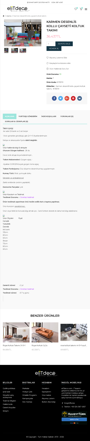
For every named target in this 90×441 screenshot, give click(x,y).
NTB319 (56, 89)
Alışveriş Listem (48, 398)
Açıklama (9, 116)
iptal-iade (6, 392)
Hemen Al (54, 48)
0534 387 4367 (57, 2)
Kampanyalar (27, 398)
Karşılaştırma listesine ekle (60, 63)
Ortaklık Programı (29, 395)
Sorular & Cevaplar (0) (16, 121)
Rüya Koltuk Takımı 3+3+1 (14, 345)
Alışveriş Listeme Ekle (58, 58)
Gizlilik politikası (9, 388)
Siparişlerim (46, 392)
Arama (8, 16)
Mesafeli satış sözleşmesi (8, 396)
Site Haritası (27, 402)
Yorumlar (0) (66, 116)
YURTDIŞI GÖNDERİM (28, 116)
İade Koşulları (48, 116)
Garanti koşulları (9, 407)
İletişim (6, 411)
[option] (6, 50)
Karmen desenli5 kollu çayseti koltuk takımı (30, 16)
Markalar (25, 388)
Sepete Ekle (64, 44)
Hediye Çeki (27, 392)
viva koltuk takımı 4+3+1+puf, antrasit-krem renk (73, 345)
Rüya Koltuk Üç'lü (39, 345)
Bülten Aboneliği (48, 402)
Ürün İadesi (46, 395)
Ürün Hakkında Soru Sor (59, 69)
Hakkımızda (7, 404)
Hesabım (45, 388)
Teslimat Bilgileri (9, 401)
